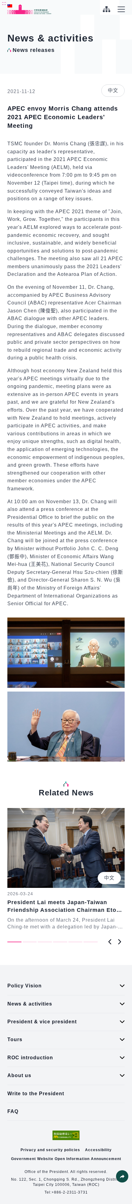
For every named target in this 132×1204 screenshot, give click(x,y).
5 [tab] (75, 942)
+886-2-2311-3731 (70, 1192)
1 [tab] (14, 942)
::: (4, 3)
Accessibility (98, 1150)
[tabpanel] (66, 869)
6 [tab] (90, 942)
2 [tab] (30, 942)
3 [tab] (45, 942)
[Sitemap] (106, 9)
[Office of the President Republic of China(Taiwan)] (29, 9)
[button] (122, 1176)
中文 (113, 90)
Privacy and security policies (50, 1150)
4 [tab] (60, 942)
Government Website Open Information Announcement (66, 1159)
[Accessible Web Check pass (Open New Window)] (66, 1135)
